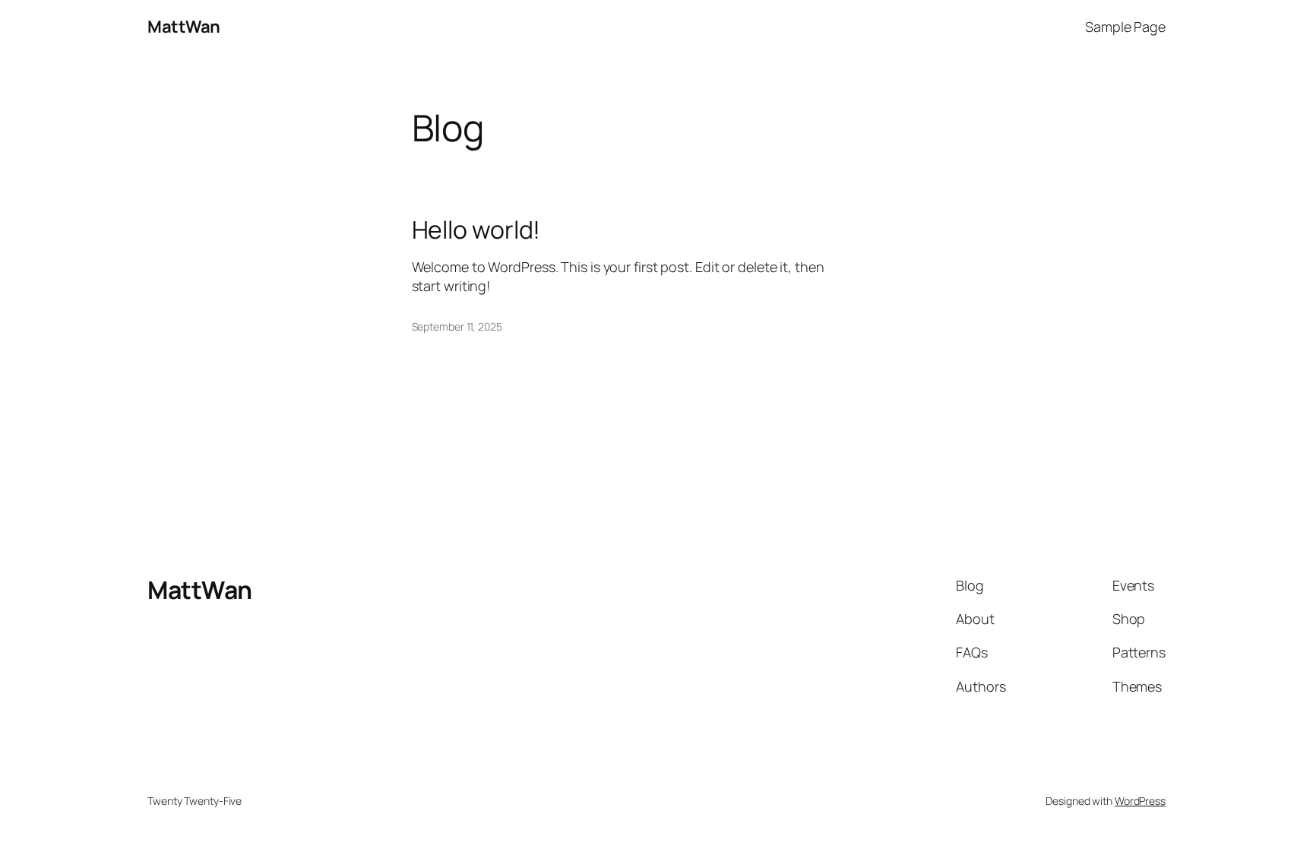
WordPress (1140, 801)
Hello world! (476, 229)
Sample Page (1125, 26)
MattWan (183, 26)
